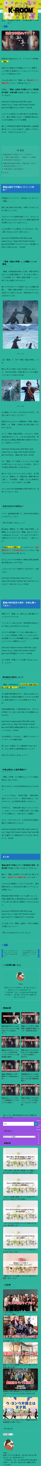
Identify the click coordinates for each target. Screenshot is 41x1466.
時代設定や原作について (12, 166)
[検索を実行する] (36, 1124)
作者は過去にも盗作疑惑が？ (14, 169)
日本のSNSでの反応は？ (13, 160)
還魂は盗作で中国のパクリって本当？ (17, 154)
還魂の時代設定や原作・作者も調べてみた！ (20, 163)
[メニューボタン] (1, 4)
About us (39, 1121)
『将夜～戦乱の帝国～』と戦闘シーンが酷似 (20, 157)
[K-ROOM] (20, 10)
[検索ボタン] (40, 4)
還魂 (5, 26)
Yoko (20, 984)
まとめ (5, 172)
